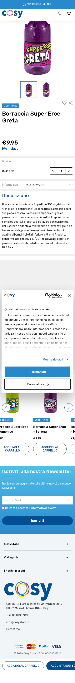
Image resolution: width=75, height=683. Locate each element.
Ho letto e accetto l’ (30, 508)
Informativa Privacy (43, 508)
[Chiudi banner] (69, 295)
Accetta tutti (37, 371)
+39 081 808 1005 (17, 615)
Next (68, 407)
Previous (6, 407)
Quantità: (8, 171)
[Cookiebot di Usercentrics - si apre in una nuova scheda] (46, 295)
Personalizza (35, 384)
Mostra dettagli (53, 359)
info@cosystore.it (17, 622)
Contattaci (13, 629)
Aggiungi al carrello (19, 449)
